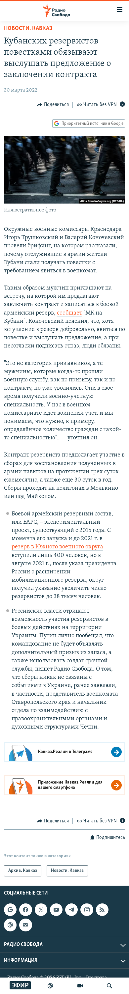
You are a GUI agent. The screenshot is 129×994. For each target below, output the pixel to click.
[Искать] (109, 986)
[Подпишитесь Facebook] (25, 909)
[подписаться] (25, 925)
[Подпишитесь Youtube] (56, 909)
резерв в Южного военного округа (57, 547)
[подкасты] (50, 986)
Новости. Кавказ (28, 29)
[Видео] (80, 986)
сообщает (69, 313)
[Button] (53, 104)
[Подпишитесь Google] (10, 909)
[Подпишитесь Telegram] (71, 909)
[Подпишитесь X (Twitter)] (41, 909)
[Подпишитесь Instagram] (86, 909)
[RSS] (102, 909)
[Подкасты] (10, 925)
